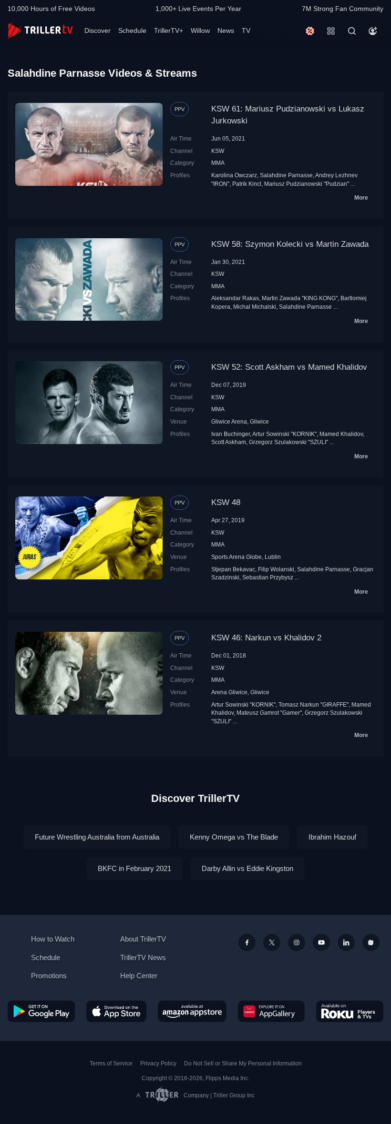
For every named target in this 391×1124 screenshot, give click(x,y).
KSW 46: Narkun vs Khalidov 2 (266, 637)
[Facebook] (247, 942)
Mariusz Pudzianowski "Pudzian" (306, 184)
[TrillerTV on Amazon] (192, 1011)
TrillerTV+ (168, 30)
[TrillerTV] (40, 30)
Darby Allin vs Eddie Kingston (247, 868)
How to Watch (52, 939)
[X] (271, 942)
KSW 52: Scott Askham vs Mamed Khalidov (289, 367)
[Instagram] (296, 942)
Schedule (132, 30)
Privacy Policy (158, 1063)
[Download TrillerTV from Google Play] (41, 1011)
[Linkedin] (346, 942)
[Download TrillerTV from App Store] (116, 1011)
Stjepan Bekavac (233, 569)
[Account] (372, 30)
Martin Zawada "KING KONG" (300, 298)
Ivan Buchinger (230, 434)
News (225, 30)
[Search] (351, 30)
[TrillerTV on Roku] (349, 1011)
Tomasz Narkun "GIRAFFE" (313, 704)
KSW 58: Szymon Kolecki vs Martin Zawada (290, 244)
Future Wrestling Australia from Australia (97, 837)
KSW (217, 151)
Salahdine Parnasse (286, 175)
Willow (200, 30)
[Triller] (371, 942)
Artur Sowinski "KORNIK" (284, 434)
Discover (97, 30)
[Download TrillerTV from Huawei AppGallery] (271, 1011)
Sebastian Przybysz (267, 577)
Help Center (138, 976)
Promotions (49, 976)
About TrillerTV (143, 939)
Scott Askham (228, 442)
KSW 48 (225, 502)
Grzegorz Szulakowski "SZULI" (288, 442)
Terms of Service (111, 1063)
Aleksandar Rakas (235, 298)
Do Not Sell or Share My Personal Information (243, 1063)
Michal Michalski (254, 307)
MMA (218, 163)
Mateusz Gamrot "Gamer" (269, 712)
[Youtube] (321, 942)
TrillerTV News (143, 957)
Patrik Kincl (246, 184)
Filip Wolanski (276, 569)
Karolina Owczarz (234, 175)
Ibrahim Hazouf (332, 837)
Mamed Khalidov (341, 434)
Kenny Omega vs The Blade (234, 837)
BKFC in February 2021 (134, 868)
